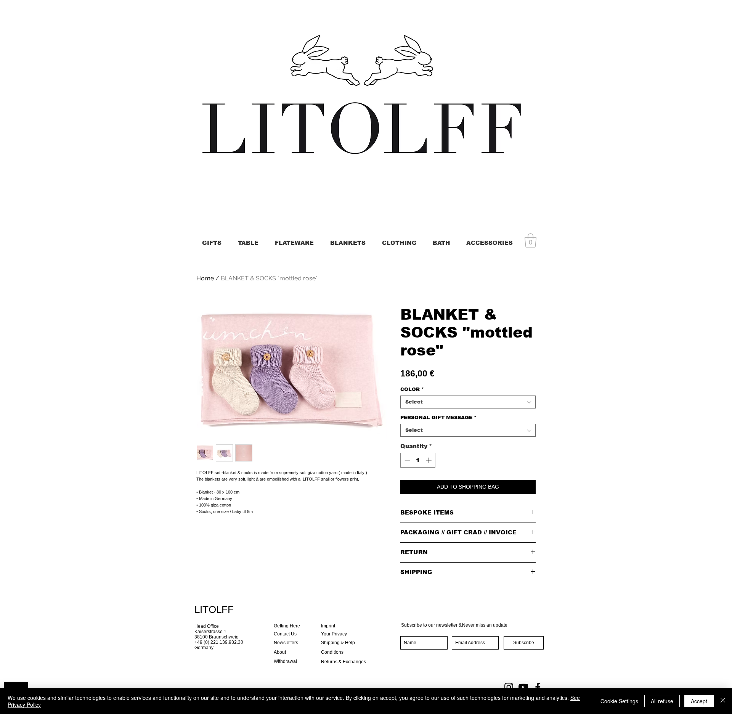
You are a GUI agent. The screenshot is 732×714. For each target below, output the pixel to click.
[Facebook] (538, 687)
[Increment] (429, 460)
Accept (699, 701)
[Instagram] (509, 687)
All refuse (662, 701)
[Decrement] (406, 460)
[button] (530, 240)
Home (205, 278)
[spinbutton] (418, 460)
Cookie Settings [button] (619, 701)
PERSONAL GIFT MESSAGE (438, 417)
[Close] (722, 701)
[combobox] (468, 402)
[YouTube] (523, 687)
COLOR (412, 389)
